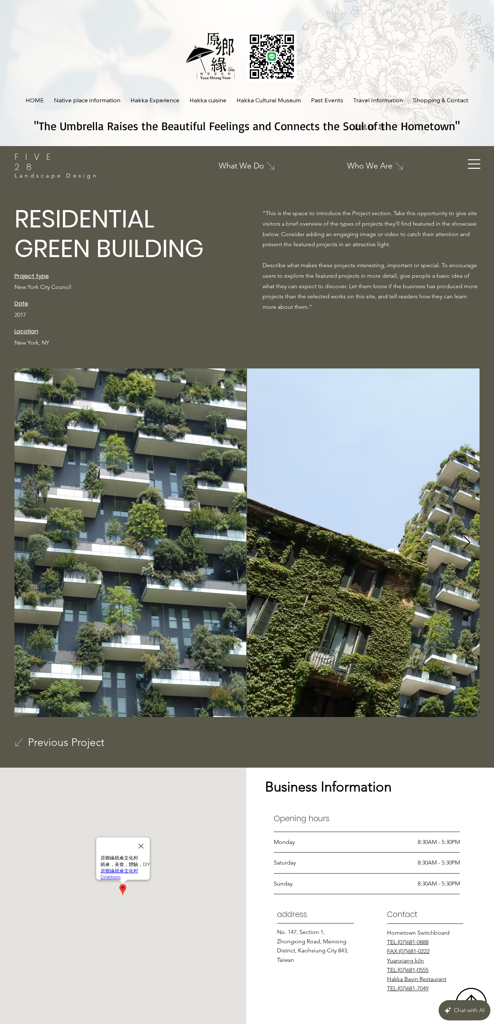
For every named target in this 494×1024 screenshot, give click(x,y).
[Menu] (474, 164)
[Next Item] (466, 543)
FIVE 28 (35, 162)
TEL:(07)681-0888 (408, 942)
